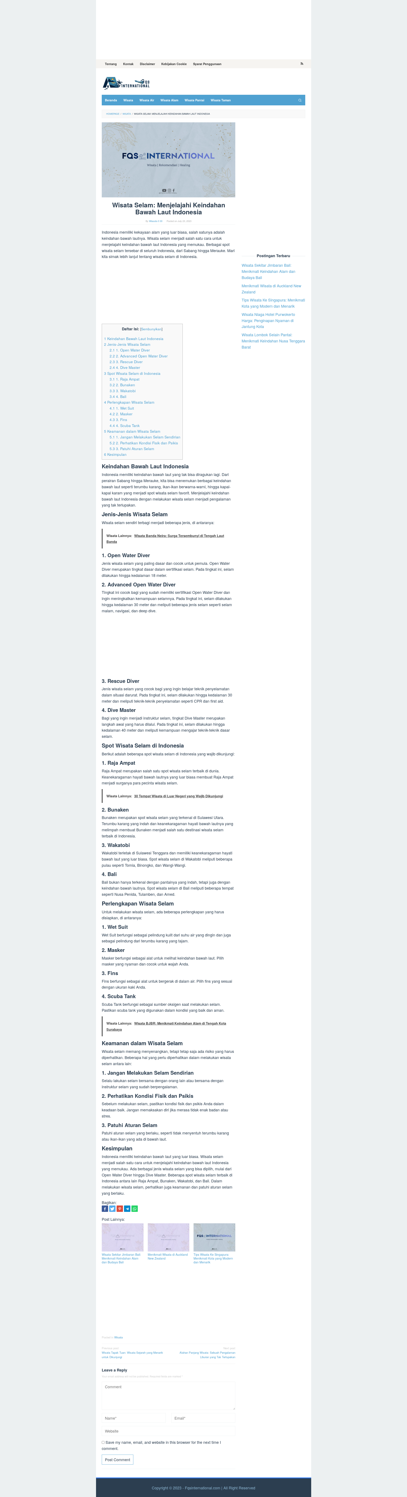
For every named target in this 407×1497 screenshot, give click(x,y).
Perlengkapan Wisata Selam (129, 402)
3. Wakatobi (123, 390)
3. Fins (118, 419)
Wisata (118, 1337)
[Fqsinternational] (126, 82)
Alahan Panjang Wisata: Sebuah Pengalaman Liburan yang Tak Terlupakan (207, 1352)
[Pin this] (120, 1208)
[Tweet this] (112, 1208)
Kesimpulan (115, 454)
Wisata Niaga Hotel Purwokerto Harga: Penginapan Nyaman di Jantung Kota (268, 320)
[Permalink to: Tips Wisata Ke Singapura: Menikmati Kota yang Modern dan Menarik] (214, 1237)
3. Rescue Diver (126, 361)
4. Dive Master (125, 367)
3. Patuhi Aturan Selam (132, 448)
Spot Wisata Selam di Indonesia (132, 373)
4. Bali (118, 396)
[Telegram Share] (127, 1208)
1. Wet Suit (122, 408)
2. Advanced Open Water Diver (139, 356)
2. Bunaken (122, 384)
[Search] (300, 100)
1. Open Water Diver (130, 350)
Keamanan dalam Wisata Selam (132, 431)
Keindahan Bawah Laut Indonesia (133, 338)
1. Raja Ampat (124, 379)
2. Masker (121, 413)
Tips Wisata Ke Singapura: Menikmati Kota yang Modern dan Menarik (213, 1258)
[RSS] (302, 63)
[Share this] (105, 1208)
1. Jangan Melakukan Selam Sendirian (145, 436)
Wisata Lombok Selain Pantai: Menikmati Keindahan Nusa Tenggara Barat (273, 341)
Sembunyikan (151, 328)
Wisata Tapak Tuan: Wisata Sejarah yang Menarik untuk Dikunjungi (132, 1352)
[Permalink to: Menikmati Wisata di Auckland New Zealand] (169, 1237)
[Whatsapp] (134, 1208)
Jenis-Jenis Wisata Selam (127, 344)
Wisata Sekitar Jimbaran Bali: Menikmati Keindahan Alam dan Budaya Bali (121, 1258)
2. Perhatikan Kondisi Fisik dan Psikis (144, 442)
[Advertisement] (203, 29)
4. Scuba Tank (125, 425)
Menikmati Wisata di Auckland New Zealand (168, 1256)
